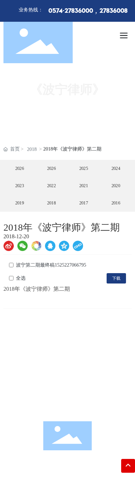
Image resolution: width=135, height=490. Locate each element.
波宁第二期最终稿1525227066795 (51, 265)
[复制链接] (78, 246)
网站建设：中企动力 (56, 477)
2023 (19, 185)
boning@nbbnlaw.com (77, 394)
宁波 (84, 477)
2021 (83, 185)
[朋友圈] (36, 246)
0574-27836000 (70, 11)
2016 (115, 203)
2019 (19, 203)
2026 (19, 168)
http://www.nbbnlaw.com (74, 405)
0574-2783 (73, 373)
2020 (115, 185)
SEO (95, 477)
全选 (21, 278)
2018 (32, 149)
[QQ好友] (50, 246)
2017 (83, 203)
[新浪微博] (8, 246)
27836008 (113, 11)
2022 (51, 185)
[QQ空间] (64, 246)
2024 (115, 168)
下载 (116, 278)
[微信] (22, 246)
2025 (83, 168)
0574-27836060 (75, 384)
